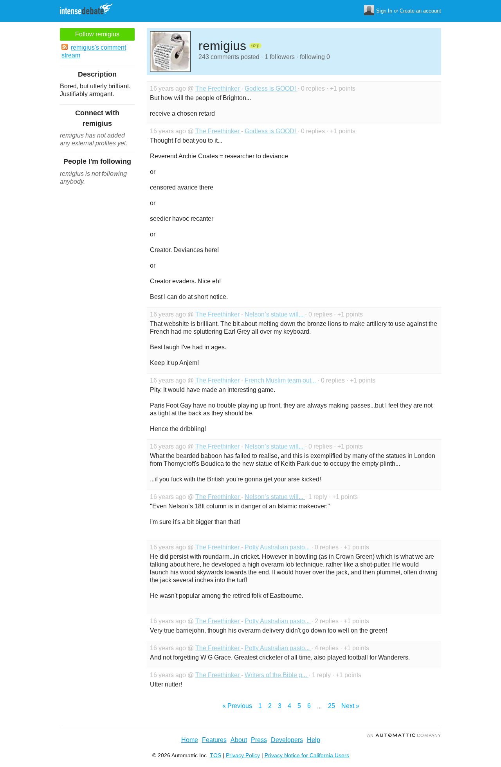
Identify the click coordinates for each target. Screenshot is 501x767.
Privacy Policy (243, 755)
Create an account (420, 11)
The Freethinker (218, 88)
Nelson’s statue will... (275, 314)
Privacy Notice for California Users (307, 755)
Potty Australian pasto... (278, 547)
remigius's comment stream (93, 51)
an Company (404, 735)
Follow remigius (97, 34)
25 (331, 706)
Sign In (384, 11)
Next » (350, 706)
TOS (215, 755)
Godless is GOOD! (271, 88)
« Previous (237, 706)
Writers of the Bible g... (276, 675)
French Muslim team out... (281, 380)
